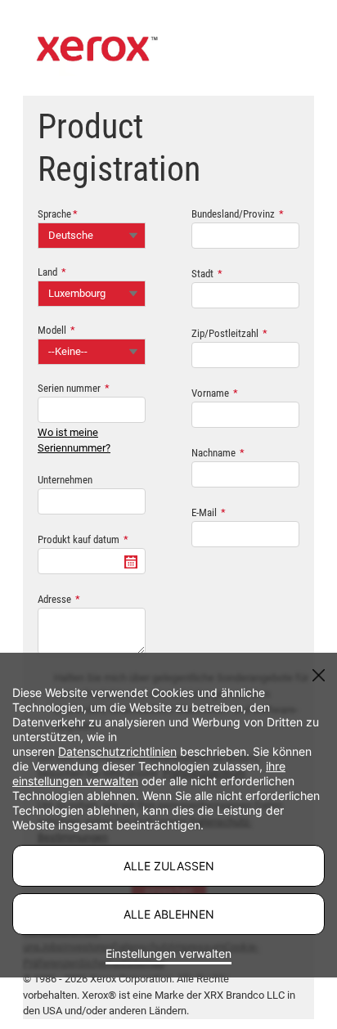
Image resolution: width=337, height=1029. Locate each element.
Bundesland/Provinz (233, 214)
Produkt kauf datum (78, 539)
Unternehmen (65, 480)
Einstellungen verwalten (168, 953)
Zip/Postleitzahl (224, 333)
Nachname (213, 453)
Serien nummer (69, 388)
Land (47, 272)
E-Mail (204, 512)
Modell (52, 330)
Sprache (54, 214)
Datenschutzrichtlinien (117, 751)
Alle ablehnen (169, 914)
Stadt (202, 273)
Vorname (210, 393)
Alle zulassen (169, 866)
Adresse (54, 599)
